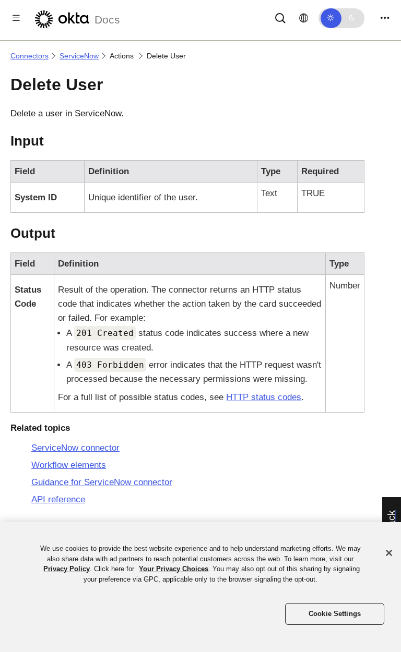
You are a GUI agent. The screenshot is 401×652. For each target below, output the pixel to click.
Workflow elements (68, 465)
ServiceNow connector (75, 448)
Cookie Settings (335, 614)
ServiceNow (79, 56)
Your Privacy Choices (173, 569)
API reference (58, 499)
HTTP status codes (263, 397)
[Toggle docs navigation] (16, 18)
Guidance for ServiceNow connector (101, 482)
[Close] (389, 552)
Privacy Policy (66, 569)
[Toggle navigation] (385, 18)
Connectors (29, 56)
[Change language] (303, 18)
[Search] (280, 17)
